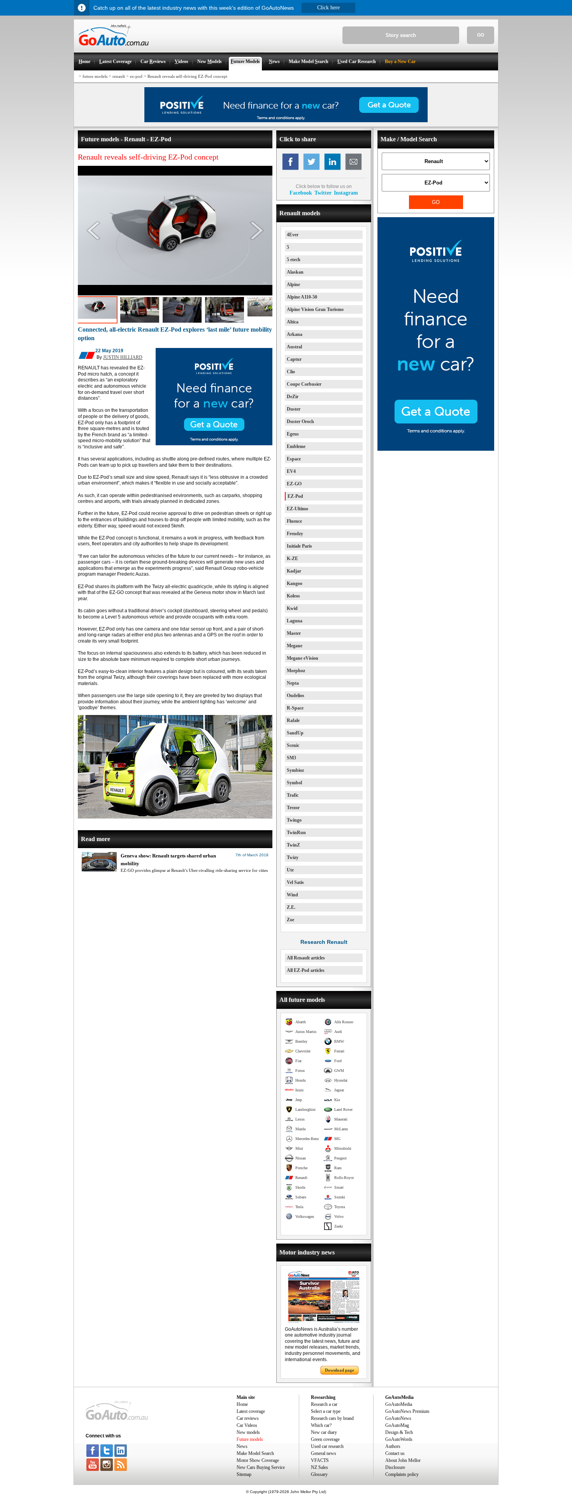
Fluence (294, 521)
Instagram (346, 193)
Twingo (294, 820)
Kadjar (294, 571)
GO (480, 35)
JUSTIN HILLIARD (122, 357)
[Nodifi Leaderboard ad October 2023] (286, 120)
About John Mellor (403, 1460)
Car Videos (247, 1425)
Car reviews (248, 1418)
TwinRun (296, 832)
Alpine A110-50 (302, 297)
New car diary (324, 1432)
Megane (294, 645)
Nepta (293, 683)
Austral (294, 347)
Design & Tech (399, 1432)
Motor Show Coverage (258, 1460)
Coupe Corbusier (304, 384)
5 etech (293, 259)
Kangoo (294, 583)
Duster (293, 409)
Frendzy (295, 533)
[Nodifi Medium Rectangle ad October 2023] (214, 443)
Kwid (292, 608)
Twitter (323, 193)
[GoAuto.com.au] (111, 49)
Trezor (293, 807)
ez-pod (136, 76)
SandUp (295, 733)
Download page (339, 1370)
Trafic (292, 795)
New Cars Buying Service (261, 1467)
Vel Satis (295, 882)
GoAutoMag (397, 1425)
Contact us (395, 1453)
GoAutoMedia (398, 1404)
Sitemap (244, 1474)
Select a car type (325, 1411)
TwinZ (293, 845)
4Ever (292, 234)
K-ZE (292, 558)
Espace (294, 459)
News (242, 1446)
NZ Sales (319, 1467)
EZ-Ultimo (297, 508)
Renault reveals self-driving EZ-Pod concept (187, 76)
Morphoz (296, 670)
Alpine (293, 284)
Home (242, 1404)
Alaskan (295, 272)
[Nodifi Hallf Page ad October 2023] (435, 449)
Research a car (324, 1404)
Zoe (290, 919)
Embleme (296, 446)
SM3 (291, 758)
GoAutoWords (398, 1439)
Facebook (301, 193)
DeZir (292, 396)
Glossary (319, 1474)
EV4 (291, 471)
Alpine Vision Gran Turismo (315, 309)
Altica (292, 322)
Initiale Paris (299, 546)
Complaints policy (402, 1474)
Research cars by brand (332, 1418)
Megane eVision (302, 658)
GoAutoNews (398, 1418)
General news (323, 1453)
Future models (250, 1439)
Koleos (293, 596)
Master (294, 633)
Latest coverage (251, 1411)
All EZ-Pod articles (306, 970)
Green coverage (325, 1439)
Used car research (327, 1446)
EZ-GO (294, 484)
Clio (291, 371)
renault (118, 76)
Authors (392, 1446)
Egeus (293, 434)
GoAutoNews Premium (407, 1411)
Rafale (293, 720)
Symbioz (295, 770)
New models (248, 1432)
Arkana (294, 334)
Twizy (292, 857)
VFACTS (320, 1460)
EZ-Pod (295, 496)
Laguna (294, 621)
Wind (292, 895)
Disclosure (395, 1467)
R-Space (295, 708)
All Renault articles (306, 958)
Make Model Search (255, 1453)
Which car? (321, 1425)
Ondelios (295, 695)
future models (94, 76)
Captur (294, 359)
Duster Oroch (300, 421)
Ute (290, 870)
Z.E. (291, 907)
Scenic (293, 745)
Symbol (294, 782)
